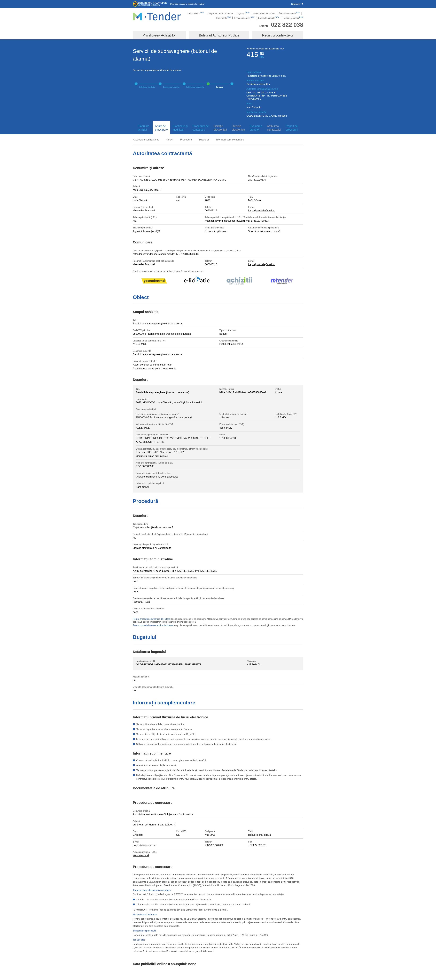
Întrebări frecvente (289, 13)
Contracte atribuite (268, 18)
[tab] (143, 128)
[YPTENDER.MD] (154, 281)
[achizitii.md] (239, 281)
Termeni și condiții (293, 18)
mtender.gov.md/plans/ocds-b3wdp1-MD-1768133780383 (237, 220)
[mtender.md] (282, 282)
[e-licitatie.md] (196, 281)
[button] (297, 3)
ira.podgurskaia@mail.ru (261, 210)
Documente (223, 18)
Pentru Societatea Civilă (264, 13)
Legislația (243, 13)
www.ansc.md (141, 855)
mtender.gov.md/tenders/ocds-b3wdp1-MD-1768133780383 (166, 254)
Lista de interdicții (244, 18)
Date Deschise (195, 13)
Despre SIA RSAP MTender (220, 13)
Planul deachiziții (143, 127)
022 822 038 (287, 24)
